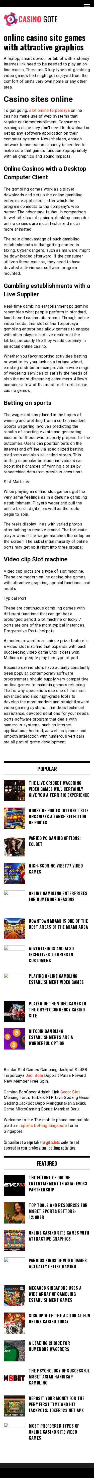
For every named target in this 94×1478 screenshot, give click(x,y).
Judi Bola (34, 1075)
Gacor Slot (70, 1092)
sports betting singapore (44, 1125)
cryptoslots (51, 1142)
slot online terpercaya (49, 110)
